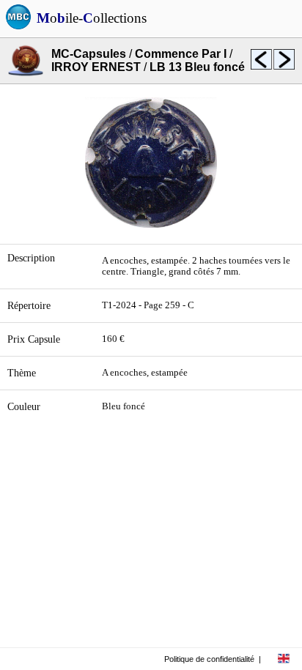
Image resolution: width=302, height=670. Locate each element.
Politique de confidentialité (209, 659)
